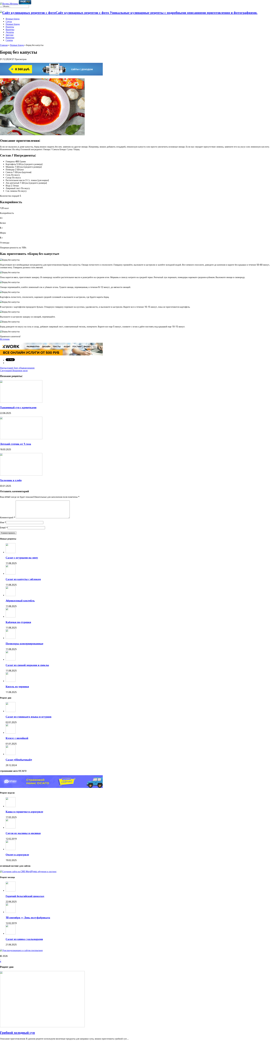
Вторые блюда (12, 18)
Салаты (9, 40)
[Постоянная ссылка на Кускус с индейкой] (11, 732)
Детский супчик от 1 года (15, 443)
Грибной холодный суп (17, 1033)
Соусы (9, 21)
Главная (4, 45)
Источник (5, 339)
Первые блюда (13, 24)
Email (3, 527)
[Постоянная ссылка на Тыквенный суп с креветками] (21, 402)
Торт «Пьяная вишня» (17, 368)
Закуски (9, 35)
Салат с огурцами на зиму (22, 557)
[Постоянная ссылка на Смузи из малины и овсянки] (11, 827)
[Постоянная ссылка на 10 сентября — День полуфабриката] (11, 912)
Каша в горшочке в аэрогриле (24, 811)
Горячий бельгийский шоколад (25, 896)
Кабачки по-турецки (18, 622)
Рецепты (10, 26)
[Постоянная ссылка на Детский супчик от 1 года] (21, 438)
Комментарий (7, 517)
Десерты (10, 32)
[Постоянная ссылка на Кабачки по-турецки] (11, 616)
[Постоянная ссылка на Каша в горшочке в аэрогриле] (11, 806)
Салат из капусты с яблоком (23, 579)
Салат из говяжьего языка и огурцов (28, 716)
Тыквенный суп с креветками (18, 407)
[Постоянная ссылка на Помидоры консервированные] (11, 638)
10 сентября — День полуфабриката (28, 917)
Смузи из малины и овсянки (23, 833)
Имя (2, 522)
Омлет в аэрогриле (17, 854)
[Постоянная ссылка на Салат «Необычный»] (11, 754)
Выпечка (10, 29)
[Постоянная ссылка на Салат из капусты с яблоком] (11, 573)
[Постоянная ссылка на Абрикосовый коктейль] (11, 595)
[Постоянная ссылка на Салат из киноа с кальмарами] (11, 933)
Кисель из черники (17, 686)
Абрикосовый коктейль (20, 600)
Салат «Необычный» (19, 759)
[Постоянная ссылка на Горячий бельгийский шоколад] (11, 890)
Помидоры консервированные (24, 643)
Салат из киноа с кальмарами (24, 939)
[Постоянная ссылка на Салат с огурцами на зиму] (11, 552)
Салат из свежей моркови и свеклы (27, 665)
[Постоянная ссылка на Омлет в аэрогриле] (11, 849)
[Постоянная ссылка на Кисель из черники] (11, 681)
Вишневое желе (14, 370)
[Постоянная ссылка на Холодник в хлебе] (21, 474)
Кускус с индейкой (17, 738)
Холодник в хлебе (11, 480)
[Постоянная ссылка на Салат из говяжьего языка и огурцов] (11, 711)
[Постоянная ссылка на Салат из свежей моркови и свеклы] (11, 659)
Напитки (10, 37)
